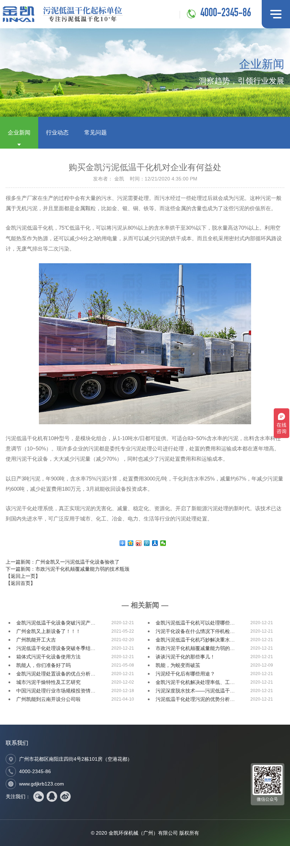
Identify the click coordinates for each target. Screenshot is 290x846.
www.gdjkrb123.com (41, 784)
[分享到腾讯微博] (147, 543)
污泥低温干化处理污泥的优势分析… (195, 699)
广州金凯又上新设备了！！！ (48, 631)
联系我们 (17, 743)
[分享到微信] (163, 543)
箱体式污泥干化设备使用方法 (48, 657)
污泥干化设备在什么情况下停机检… (195, 631)
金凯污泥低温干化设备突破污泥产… (55, 623)
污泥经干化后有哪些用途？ (185, 674)
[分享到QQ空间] (131, 543)
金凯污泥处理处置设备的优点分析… (55, 674)
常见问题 (95, 133)
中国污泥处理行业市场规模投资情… (55, 691)
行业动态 (57, 133)
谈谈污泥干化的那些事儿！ (185, 657)
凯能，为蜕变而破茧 (178, 665)
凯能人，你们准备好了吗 (43, 665)
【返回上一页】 (23, 576)
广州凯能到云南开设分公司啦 (48, 699)
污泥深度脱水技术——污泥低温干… (195, 691)
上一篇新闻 (63, 562)
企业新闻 (19, 133)
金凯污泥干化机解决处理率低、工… (195, 682)
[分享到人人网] (155, 543)
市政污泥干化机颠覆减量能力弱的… (195, 648)
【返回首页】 (20, 583)
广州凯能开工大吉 (36, 640)
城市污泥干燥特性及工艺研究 (48, 682)
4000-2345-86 (225, 13)
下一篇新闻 (67, 569)
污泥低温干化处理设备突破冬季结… (55, 648)
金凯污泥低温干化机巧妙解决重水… (195, 640)
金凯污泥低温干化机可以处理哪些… (195, 623)
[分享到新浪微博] (139, 543)
